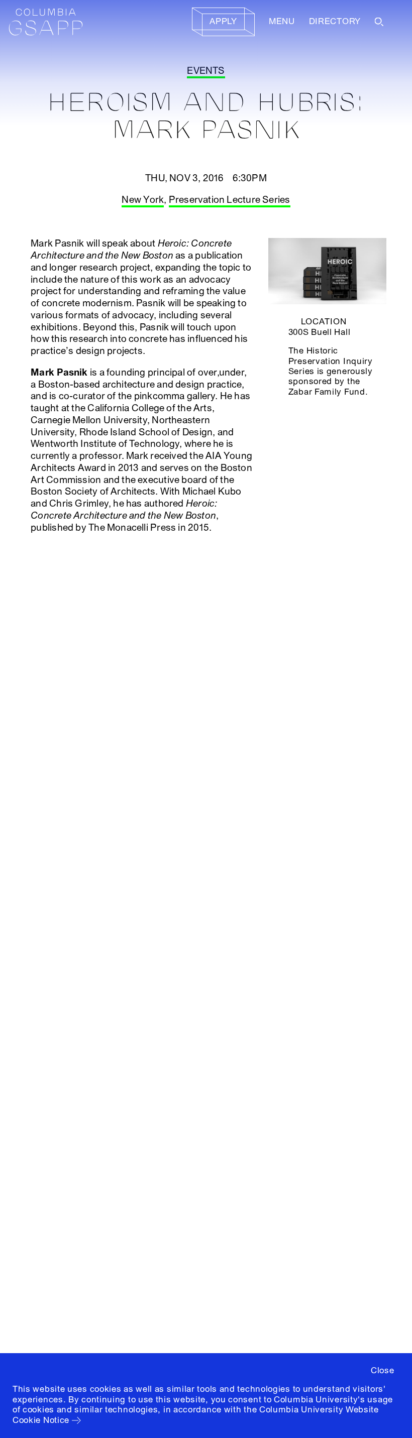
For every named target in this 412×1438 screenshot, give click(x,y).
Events (206, 70)
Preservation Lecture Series (229, 199)
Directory (335, 21)
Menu (282, 21)
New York (143, 199)
